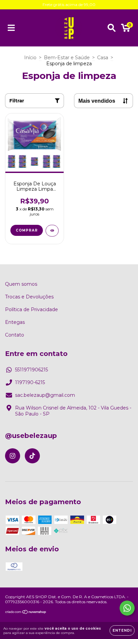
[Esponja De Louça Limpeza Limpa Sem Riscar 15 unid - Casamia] (52, 231)
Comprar (27, 230)
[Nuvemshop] (26, 612)
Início (30, 58)
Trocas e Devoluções (29, 297)
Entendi (122, 630)
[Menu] (11, 28)
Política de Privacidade (31, 309)
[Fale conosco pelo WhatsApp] (127, 608)
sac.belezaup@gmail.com (45, 395)
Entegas (15, 322)
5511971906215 (31, 370)
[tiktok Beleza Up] (32, 455)
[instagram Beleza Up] (12, 455)
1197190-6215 (30, 382)
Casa (102, 58)
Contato (14, 335)
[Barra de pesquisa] (111, 28)
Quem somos (21, 284)
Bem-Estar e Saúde (67, 58)
